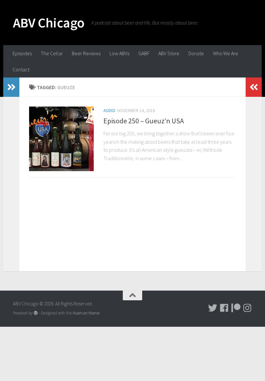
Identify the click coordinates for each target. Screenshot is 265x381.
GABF (143, 53)
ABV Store (168, 53)
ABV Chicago (49, 22)
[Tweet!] (212, 308)
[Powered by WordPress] (36, 313)
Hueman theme (86, 313)
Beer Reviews (86, 53)
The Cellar (52, 53)
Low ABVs (119, 53)
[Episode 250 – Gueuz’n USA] (61, 139)
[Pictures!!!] (247, 308)
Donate (196, 53)
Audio (109, 110)
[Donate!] (235, 308)
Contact (21, 69)
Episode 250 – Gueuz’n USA (143, 120)
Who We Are (225, 53)
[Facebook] (224, 308)
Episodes (22, 53)
